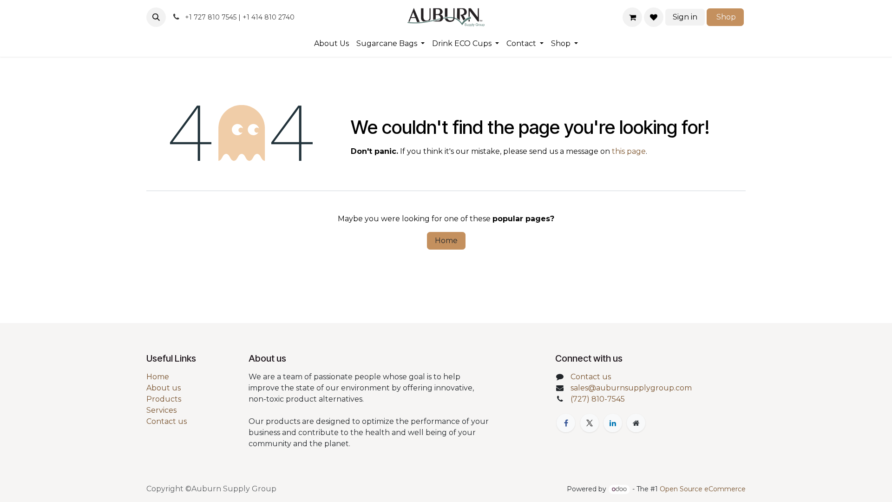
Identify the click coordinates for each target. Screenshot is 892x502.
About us (163, 387)
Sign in (685, 17)
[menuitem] (331, 43)
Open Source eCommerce (703, 489)
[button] (156, 17)
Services (161, 410)
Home (446, 240)
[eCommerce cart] (632, 17)
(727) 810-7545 (598, 399)
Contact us (166, 421)
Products (163, 399)
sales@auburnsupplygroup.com (631, 387)
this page (629, 151)
